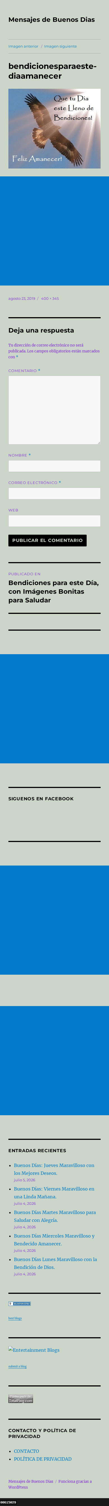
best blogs (15, 1318)
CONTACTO (26, 1451)
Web (13, 510)
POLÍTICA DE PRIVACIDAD (43, 1459)
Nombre (19, 455)
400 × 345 (50, 298)
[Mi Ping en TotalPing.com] (54, 1398)
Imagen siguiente (60, 46)
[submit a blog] (54, 1350)
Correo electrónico (34, 482)
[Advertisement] (54, 231)
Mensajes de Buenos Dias (51, 20)
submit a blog (17, 1366)
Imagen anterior (23, 46)
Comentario (24, 370)
